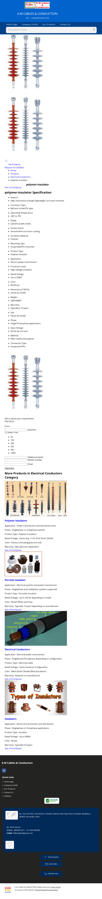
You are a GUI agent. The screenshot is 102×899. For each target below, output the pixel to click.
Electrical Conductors (21, 177)
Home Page (11, 24)
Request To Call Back (14, 167)
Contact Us (65, 24)
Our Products (48, 24)
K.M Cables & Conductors (37, 15)
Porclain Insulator (15, 580)
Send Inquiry (14, 164)
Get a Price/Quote (13, 187)
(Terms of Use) (55, 887)
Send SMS (53, 864)
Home (13, 170)
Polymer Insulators (16, 520)
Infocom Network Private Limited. (46, 890)
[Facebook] (4, 771)
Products (15, 173)
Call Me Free (53, 873)
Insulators (10, 718)
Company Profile (30, 24)
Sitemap (7, 796)
